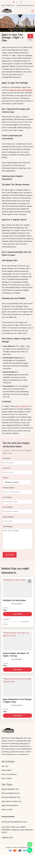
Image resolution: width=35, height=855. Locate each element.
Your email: (7, 468)
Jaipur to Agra (6, 809)
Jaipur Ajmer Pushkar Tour (11, 801)
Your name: (7, 458)
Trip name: (7, 450)
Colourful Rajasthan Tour (10, 797)
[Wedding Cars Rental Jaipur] (17, 588)
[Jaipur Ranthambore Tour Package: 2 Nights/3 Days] (17, 687)
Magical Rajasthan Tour (10, 789)
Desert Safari (6, 770)
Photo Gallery (6, 778)
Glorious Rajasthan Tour (10, 793)
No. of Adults (8, 497)
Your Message (8, 526)
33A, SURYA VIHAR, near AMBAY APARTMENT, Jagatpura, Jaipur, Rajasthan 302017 (17, 830)
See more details (16, 604)
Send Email (10, 555)
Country (6, 478)
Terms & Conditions (9, 774)
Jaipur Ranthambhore (9, 805)
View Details (17, 614)
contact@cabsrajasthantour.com (14, 822)
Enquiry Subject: (9, 517)
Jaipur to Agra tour (22, 406)
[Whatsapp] (29, 844)
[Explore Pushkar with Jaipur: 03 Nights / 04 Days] (17, 641)
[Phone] (29, 850)
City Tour (4, 766)
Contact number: (9, 488)
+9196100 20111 (7, 838)
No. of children (8, 507)
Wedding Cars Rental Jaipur (14, 600)
